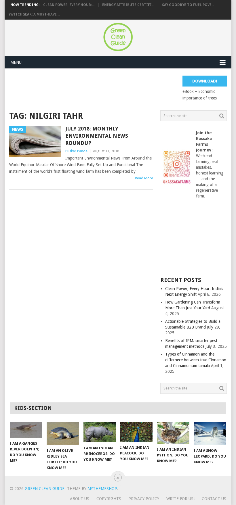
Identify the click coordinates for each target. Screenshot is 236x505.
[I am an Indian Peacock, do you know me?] (136, 432)
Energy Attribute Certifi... (128, 5)
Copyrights (108, 498)
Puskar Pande (76, 151)
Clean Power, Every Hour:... (68, 5)
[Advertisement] (114, 88)
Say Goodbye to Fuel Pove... (188, 5)
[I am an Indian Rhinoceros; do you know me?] (99, 432)
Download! (204, 81)
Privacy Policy (143, 498)
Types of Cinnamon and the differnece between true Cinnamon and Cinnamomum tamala (195, 360)
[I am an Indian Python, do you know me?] (173, 433)
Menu (16, 62)
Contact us (214, 498)
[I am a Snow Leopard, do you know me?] (210, 433)
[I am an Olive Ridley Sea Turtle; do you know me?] (63, 433)
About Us (79, 498)
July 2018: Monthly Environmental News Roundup (96, 136)
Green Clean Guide (44, 488)
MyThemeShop (102, 488)
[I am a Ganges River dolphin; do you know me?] (26, 430)
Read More (144, 178)
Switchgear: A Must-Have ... (34, 14)
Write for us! (180, 498)
